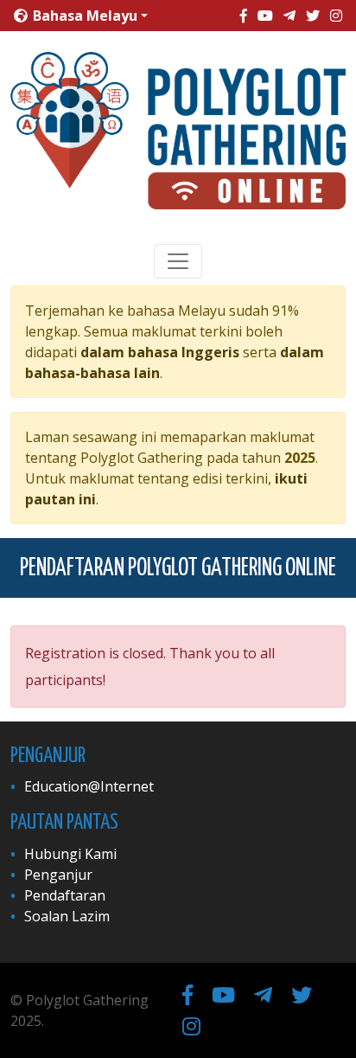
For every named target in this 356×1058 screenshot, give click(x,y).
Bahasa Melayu (83, 15)
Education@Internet (89, 786)
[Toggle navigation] (178, 261)
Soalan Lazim (67, 916)
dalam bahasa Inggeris (159, 352)
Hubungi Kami (70, 853)
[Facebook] (243, 15)
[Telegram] (289, 15)
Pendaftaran (64, 895)
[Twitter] (313, 15)
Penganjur (58, 874)
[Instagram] (336, 15)
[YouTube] (265, 15)
